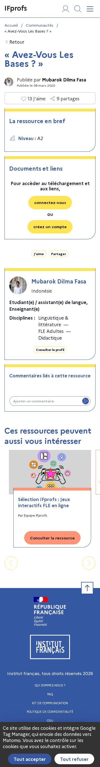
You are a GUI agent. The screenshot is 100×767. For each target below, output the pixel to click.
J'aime (39, 253)
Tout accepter (30, 759)
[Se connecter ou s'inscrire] (65, 8)
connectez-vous (50, 202)
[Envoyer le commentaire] (85, 401)
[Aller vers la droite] (89, 563)
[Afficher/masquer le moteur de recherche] (77, 8)
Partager (58, 253)
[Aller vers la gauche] (11, 563)
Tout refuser (74, 759)
